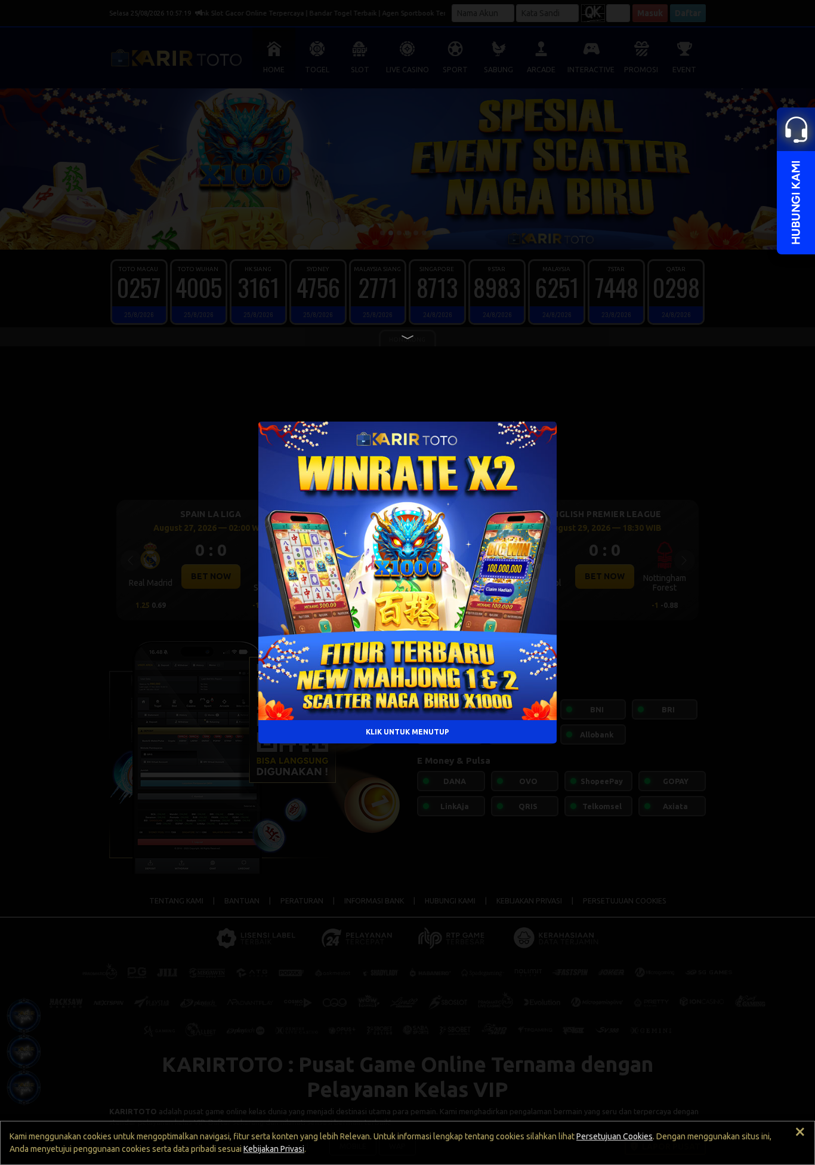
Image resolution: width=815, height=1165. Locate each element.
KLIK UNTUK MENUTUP (407, 731)
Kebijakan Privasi (273, 1149)
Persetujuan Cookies (614, 1136)
